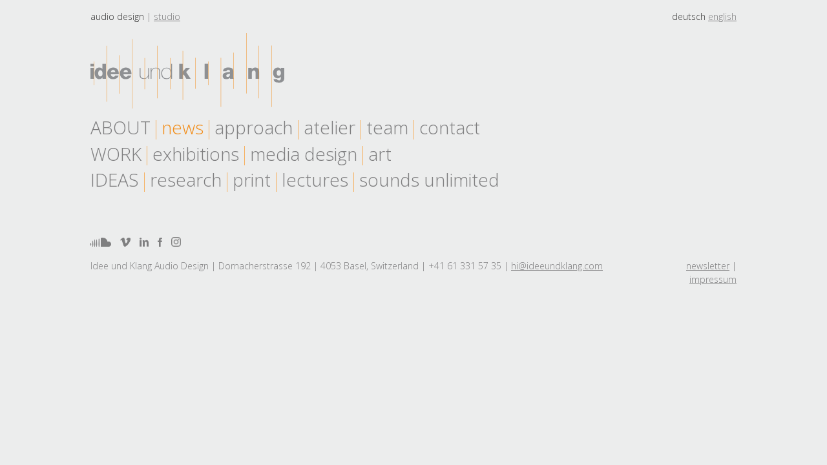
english (722, 16)
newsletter (707, 266)
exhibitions (195, 153)
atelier (329, 127)
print (252, 179)
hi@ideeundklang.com (557, 266)
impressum (713, 279)
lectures (315, 179)
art (380, 153)
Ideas (114, 179)
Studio (167, 16)
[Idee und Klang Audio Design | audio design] (187, 70)
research (186, 179)
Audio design (117, 16)
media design (303, 153)
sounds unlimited (429, 179)
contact (449, 127)
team (387, 127)
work (115, 153)
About (120, 127)
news (183, 127)
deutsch (689, 16)
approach (254, 127)
